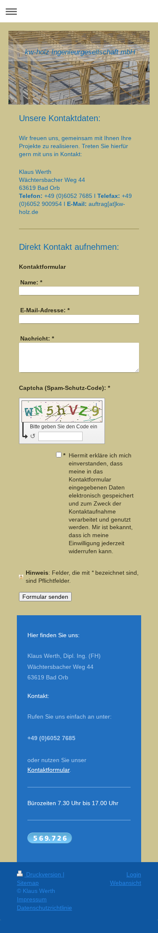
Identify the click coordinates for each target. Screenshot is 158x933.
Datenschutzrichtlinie (44, 907)
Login (133, 874)
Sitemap (28, 882)
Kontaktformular (48, 769)
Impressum (32, 899)
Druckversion (43, 874)
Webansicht (125, 882)
